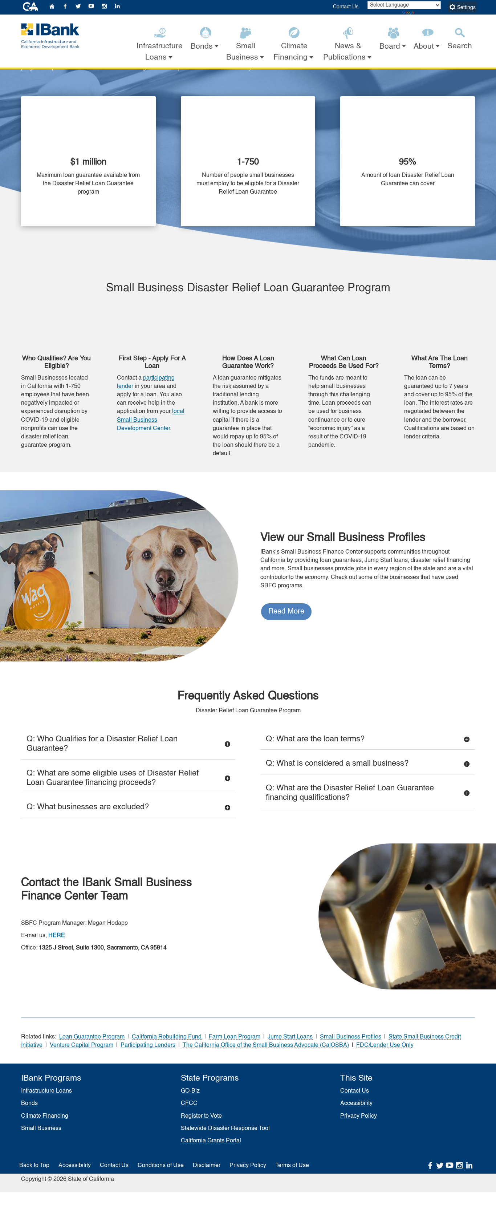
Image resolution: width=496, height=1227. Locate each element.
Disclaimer (206, 1166)
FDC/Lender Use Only (385, 1045)
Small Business (41, 1128)
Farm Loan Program (234, 1037)
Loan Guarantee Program (92, 1037)
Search (459, 46)
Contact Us (345, 6)
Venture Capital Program (81, 1045)
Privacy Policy (358, 1116)
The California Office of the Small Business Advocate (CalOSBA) (266, 1045)
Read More (286, 611)
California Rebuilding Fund (167, 1037)
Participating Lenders (148, 1045)
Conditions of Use (161, 1166)
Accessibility (356, 1103)
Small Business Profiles (350, 1037)
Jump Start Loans (290, 1037)
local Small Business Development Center (150, 420)
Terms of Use (292, 1166)
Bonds (29, 1103)
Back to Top (34, 1166)
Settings (466, 7)
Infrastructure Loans (46, 1091)
